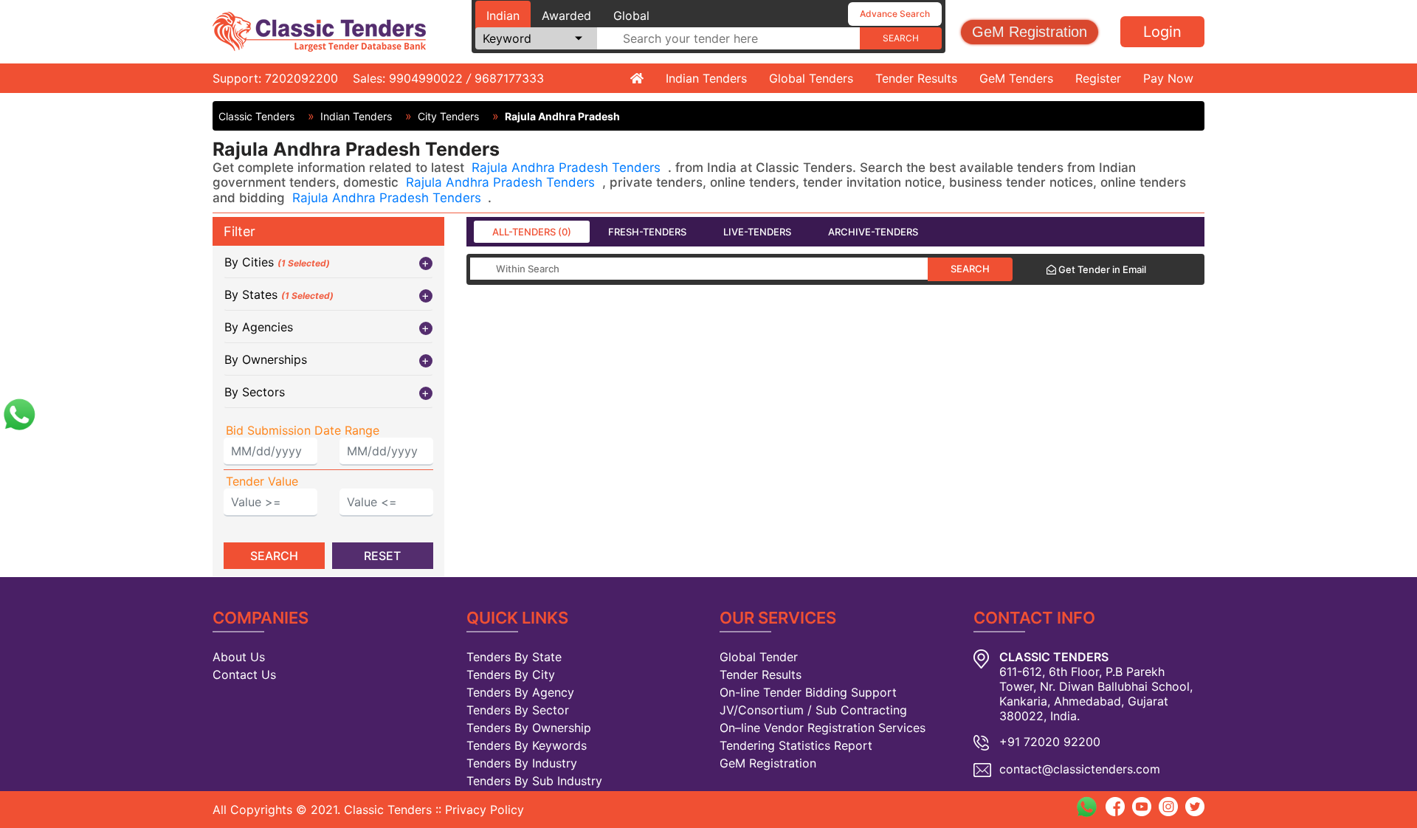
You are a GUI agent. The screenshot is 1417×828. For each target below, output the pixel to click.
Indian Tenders (706, 78)
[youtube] (1141, 805)
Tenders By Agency (520, 692)
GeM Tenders (1016, 78)
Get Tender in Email (1101, 269)
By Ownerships (265, 359)
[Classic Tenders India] (319, 30)
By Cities (277, 262)
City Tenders (448, 116)
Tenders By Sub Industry (534, 780)
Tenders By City (510, 674)
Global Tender (759, 656)
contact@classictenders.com (1079, 769)
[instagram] (1168, 805)
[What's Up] (1086, 806)
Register (1098, 78)
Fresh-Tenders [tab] (647, 232)
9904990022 (426, 78)
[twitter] (1194, 805)
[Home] (637, 78)
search (901, 38)
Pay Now (1168, 78)
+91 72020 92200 (1049, 741)
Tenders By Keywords (526, 745)
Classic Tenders (256, 116)
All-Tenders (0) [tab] (531, 232)
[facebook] (1115, 805)
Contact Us (244, 674)
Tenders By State (514, 656)
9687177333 (509, 78)
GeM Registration (1029, 32)
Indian (503, 15)
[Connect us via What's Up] (19, 412)
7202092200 (301, 78)
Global (631, 15)
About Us (239, 656)
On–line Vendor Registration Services (822, 727)
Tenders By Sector (517, 710)
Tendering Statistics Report (796, 745)
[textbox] (728, 38)
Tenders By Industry (521, 763)
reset (382, 555)
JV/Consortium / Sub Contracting (813, 710)
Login (1162, 32)
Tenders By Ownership (528, 727)
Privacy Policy (484, 809)
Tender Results (916, 78)
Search (970, 269)
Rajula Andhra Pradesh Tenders (568, 167)
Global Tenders (811, 78)
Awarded (566, 15)
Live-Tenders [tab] (757, 232)
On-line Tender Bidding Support (808, 692)
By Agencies (258, 327)
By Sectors (254, 391)
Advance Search (895, 13)
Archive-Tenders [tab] (873, 232)
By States (279, 294)
